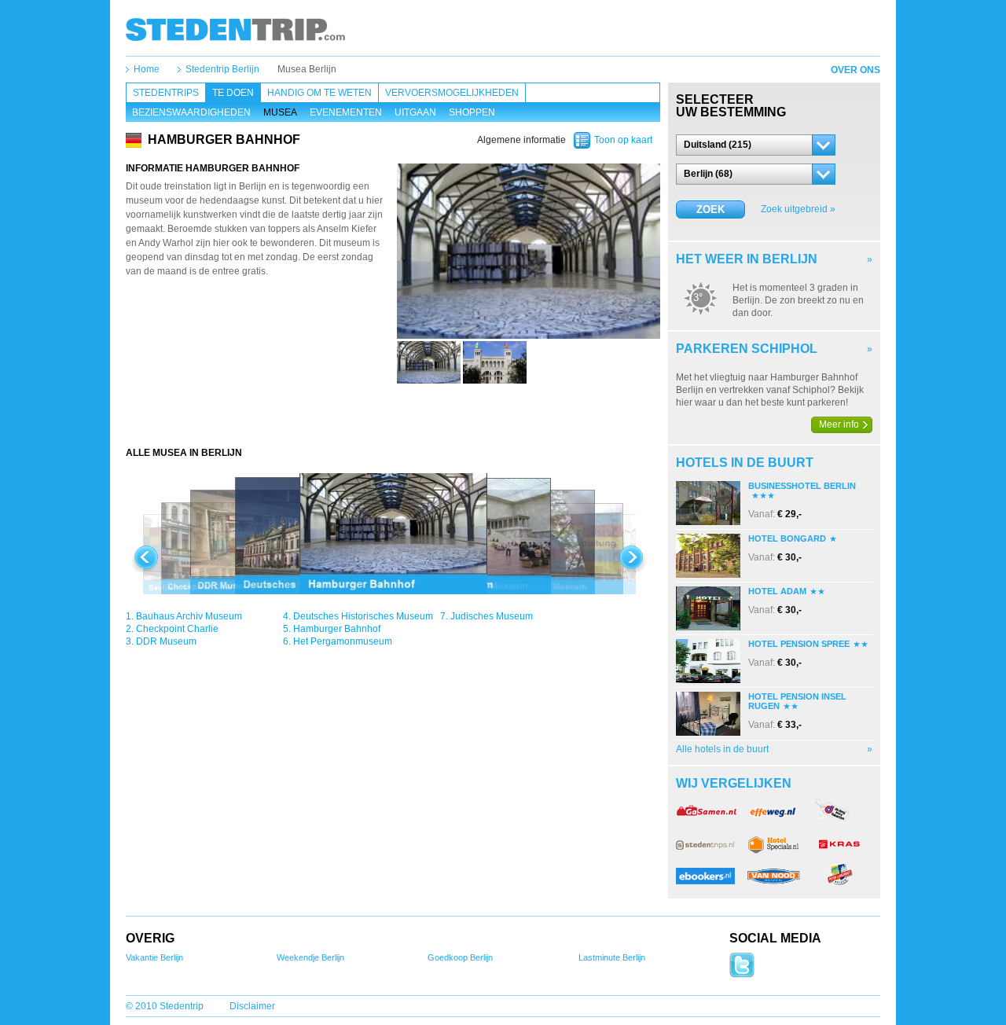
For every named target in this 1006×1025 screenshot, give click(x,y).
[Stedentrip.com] (235, 29)
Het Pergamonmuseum (342, 641)
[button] (755, 145)
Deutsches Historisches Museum (363, 616)
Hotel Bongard (787, 538)
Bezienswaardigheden (191, 112)
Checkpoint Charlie (177, 628)
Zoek (710, 209)
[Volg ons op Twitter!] (741, 974)
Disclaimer (252, 1006)
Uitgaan (415, 112)
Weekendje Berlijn (310, 957)
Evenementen (346, 112)
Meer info (839, 424)
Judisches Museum (491, 616)
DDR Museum (166, 641)
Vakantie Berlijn (154, 957)
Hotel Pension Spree (799, 643)
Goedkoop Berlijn (460, 957)
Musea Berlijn (306, 69)
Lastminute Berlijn (611, 957)
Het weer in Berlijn (746, 259)
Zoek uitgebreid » (798, 209)
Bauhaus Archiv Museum (189, 616)
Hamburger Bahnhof (336, 628)
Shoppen (472, 112)
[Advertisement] (393, 415)
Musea (280, 112)
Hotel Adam (777, 591)
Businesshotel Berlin (802, 485)
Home (147, 69)
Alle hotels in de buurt (722, 749)
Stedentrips (166, 92)
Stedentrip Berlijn (222, 69)
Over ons (855, 70)
